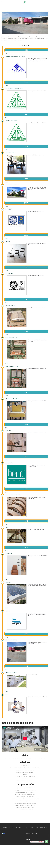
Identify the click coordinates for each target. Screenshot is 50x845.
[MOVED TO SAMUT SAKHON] (17, 193)
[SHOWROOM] (17, 565)
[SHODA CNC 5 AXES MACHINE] (17, 349)
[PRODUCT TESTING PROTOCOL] (17, 410)
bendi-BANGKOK (29, 809)
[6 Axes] (17, 705)
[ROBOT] (17, 536)
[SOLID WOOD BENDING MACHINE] (17, 507)
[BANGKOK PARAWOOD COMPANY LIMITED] (17, 68)
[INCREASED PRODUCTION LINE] (17, 378)
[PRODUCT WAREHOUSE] (17, 652)
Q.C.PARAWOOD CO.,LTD (12, 827)
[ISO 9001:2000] (17, 221)
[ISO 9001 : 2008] (17, 285)
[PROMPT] (17, 253)
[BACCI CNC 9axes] (17, 442)
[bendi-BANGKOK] (17, 474)
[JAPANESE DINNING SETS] (17, 132)
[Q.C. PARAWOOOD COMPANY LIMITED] (17, 100)
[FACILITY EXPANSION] (17, 317)
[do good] (17, 621)
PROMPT (23, 809)
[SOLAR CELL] (17, 594)
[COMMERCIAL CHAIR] (17, 164)
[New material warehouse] (17, 681)
